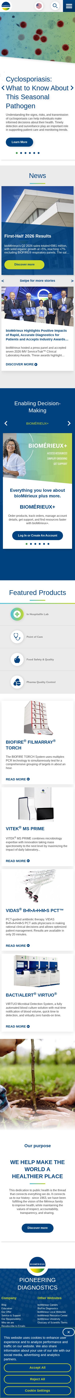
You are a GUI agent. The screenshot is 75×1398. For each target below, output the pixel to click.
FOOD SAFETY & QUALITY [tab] (40, 544)
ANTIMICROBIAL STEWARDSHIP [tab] (31, 544)
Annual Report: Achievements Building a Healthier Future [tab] (34, 153)
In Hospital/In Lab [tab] (38, 614)
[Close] (69, 1332)
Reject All (37, 1379)
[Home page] (6, 6)
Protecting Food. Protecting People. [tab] (30, 153)
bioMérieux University (49, 1319)
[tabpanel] (37, 866)
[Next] (72, 87)
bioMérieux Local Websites (52, 1312)
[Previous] (2, 87)
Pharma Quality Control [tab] (41, 682)
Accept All (37, 1367)
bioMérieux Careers (48, 1304)
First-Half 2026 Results (27, 236)
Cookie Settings (37, 1390)
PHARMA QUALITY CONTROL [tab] (44, 544)
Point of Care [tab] (35, 636)
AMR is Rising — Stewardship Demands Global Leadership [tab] (39, 153)
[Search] (55, 6)
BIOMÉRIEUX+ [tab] (37, 423)
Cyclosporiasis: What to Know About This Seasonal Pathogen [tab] (17, 153)
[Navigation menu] (69, 6)
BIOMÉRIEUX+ (37, 507)
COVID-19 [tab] (48, 544)
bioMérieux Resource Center (52, 1315)
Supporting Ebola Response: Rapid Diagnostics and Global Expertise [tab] (21, 153)
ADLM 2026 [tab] (25, 153)
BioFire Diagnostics (48, 1308)
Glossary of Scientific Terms (53, 1322)
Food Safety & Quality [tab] (40, 659)
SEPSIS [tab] (35, 544)
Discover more (24, 264)
